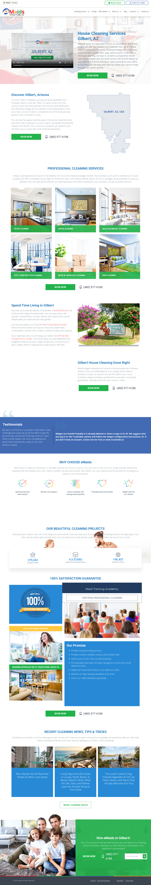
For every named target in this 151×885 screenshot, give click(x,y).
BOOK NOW (92, 75)
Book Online (115, 3)
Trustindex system (82, 436)
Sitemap (93, 881)
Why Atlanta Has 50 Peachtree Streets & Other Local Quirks (32, 775)
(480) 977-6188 (138, 3)
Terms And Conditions (103, 881)
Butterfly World (61, 310)
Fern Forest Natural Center (55, 324)
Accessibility (120, 881)
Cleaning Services (80, 11)
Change (14, 2)
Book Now (89, 856)
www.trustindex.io (115, 439)
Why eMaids (103, 11)
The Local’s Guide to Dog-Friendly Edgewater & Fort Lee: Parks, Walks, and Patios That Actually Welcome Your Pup (119, 778)
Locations (132, 11)
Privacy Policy (129, 881)
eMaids (13, 12)
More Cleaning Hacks (75, 805)
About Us (115, 11)
